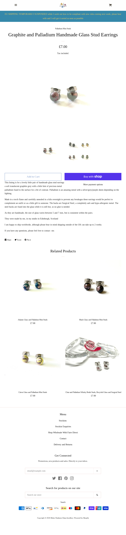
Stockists (63, 421)
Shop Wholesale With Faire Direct (63, 432)
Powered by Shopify (81, 518)
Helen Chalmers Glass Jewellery (62, 518)
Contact (63, 438)
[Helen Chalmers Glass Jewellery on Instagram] (72, 479)
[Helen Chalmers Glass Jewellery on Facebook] (60, 479)
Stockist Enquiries (63, 426)
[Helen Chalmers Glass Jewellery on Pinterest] (66, 479)
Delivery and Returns (63, 444)
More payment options (93, 184)
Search (63, 502)
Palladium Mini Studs (63, 29)
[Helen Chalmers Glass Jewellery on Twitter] (54, 479)
